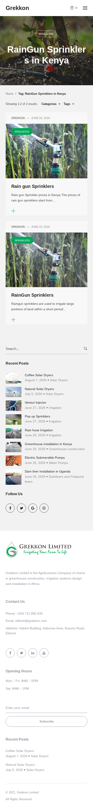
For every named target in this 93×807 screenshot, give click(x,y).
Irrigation (46, 34)
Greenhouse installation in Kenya (48, 444)
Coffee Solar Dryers (39, 375)
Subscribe (47, 721)
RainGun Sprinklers (32, 295)
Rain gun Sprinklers (32, 186)
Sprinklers (22, 240)
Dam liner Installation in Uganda (47, 471)
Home (9, 93)
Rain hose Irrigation (39, 430)
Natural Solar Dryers (39, 389)
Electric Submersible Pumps (45, 457)
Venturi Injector (35, 402)
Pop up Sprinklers (37, 416)
